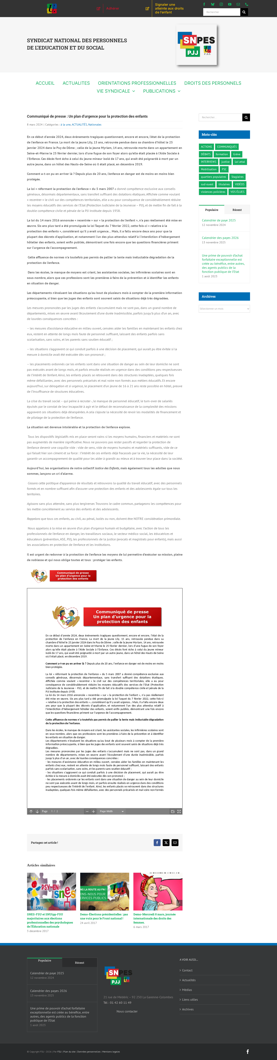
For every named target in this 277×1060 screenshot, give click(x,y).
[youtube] (230, 4)
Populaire (211, 210)
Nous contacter (127, 1011)
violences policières (213, 192)
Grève (236, 154)
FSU (59, 1051)
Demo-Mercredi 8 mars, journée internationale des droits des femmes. (154, 918)
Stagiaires (237, 177)
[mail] (238, 4)
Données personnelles (88, 1051)
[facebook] (204, 4)
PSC (224, 169)
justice (225, 162)
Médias (187, 990)
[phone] (247, 4)
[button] (30, 903)
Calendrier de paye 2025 (219, 220)
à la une (66, 124)
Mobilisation (209, 169)
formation (222, 154)
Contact (187, 970)
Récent (237, 210)
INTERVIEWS (208, 162)
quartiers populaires (213, 177)
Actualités (189, 980)
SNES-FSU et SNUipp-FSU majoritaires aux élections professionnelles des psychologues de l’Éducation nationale (50, 920)
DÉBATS (205, 154)
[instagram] (221, 4)
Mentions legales (111, 1051)
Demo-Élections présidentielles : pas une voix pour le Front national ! (104, 916)
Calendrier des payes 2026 (220, 238)
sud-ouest (207, 184)
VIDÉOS (239, 184)
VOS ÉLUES (237, 192)
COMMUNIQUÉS (227, 146)
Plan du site (69, 1051)
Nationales (94, 124)
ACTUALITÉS (79, 124)
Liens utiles (190, 999)
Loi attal (240, 162)
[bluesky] (212, 4)
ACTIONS (206, 146)
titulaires (224, 184)
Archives (188, 1009)
